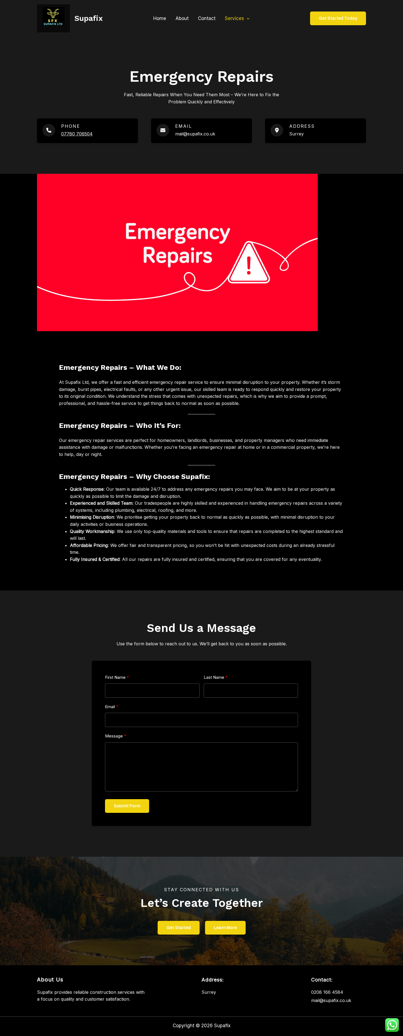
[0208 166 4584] (327, 992)
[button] (246, 18)
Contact (206, 18)
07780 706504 (77, 134)
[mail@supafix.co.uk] (331, 1000)
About (182, 18)
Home (159, 18)
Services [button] (234, 18)
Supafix (88, 18)
